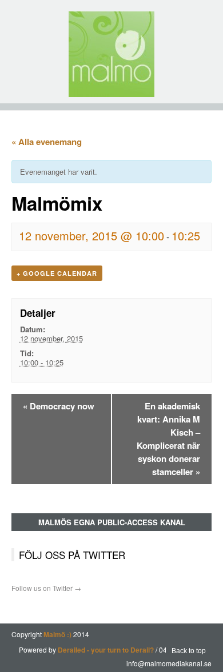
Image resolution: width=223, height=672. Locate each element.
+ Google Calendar (57, 273)
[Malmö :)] (111, 54)
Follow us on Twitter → (46, 588)
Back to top (189, 651)
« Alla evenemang (46, 141)
